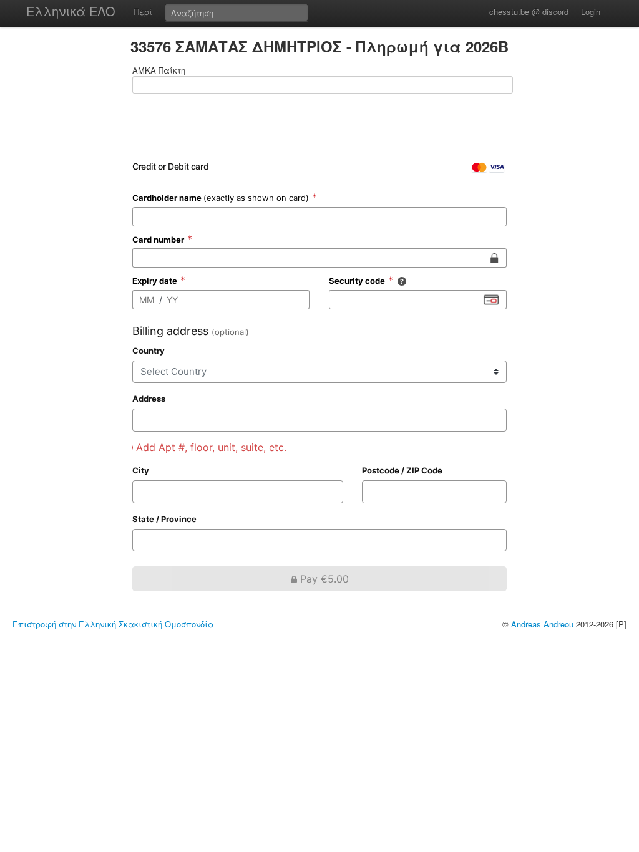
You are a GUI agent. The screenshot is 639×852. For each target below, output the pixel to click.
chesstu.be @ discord (528, 11)
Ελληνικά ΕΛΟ (70, 11)
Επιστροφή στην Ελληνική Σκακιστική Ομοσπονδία (113, 624)
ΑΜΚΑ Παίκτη (158, 70)
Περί (143, 11)
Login (590, 11)
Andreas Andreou (542, 624)
